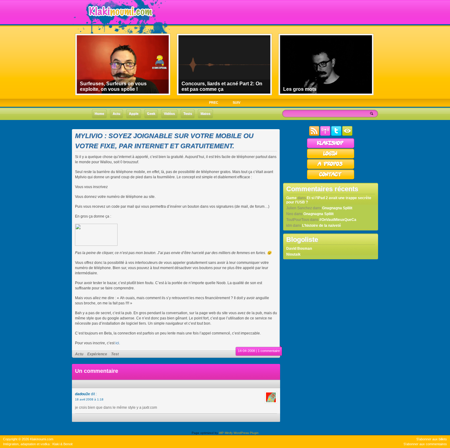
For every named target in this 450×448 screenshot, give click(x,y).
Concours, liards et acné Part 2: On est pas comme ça (222, 86)
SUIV (236, 102)
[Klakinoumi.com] (119, 20)
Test (115, 354)
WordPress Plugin (246, 432)
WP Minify (226, 432)
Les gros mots (300, 89)
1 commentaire (269, 351)
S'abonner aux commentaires (425, 444)
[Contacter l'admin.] (330, 178)
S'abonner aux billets (431, 439)
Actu (79, 354)
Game (291, 198)
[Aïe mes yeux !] (347, 134)
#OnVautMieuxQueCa (337, 220)
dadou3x (82, 394)
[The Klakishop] (330, 147)
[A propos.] (330, 168)
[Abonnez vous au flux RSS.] (314, 134)
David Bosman (299, 248)
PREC (213, 102)
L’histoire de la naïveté (321, 225)
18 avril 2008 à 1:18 (89, 399)
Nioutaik (293, 254)
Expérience (97, 354)
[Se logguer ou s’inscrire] (330, 158)
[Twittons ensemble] (336, 134)
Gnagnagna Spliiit (337, 208)
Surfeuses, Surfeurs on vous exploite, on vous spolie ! (113, 86)
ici (117, 343)
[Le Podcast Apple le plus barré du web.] (325, 134)
